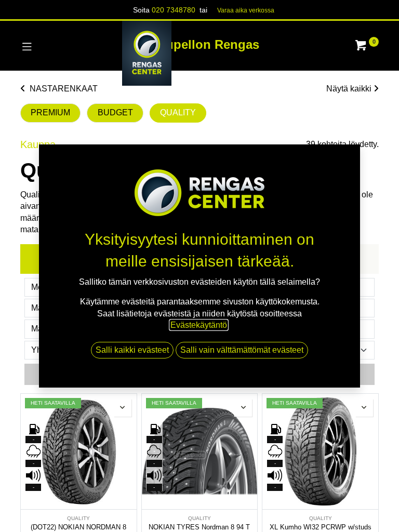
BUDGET (115, 112)
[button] (122, 408)
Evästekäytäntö (198, 325)
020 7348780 (173, 10)
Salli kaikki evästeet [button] (132, 349)
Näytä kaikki (348, 88)
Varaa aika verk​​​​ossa (245, 10)
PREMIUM (50, 112)
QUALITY (178, 112)
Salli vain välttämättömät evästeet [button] (241, 349)
